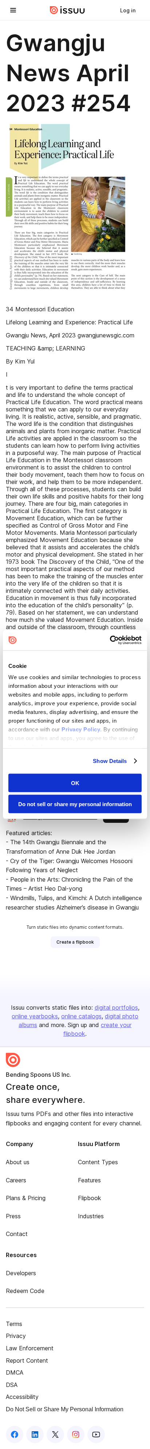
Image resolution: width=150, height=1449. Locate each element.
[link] (127, 10)
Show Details (110, 761)
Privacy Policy (81, 729)
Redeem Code (25, 1290)
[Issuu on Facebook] (14, 1434)
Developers (21, 1273)
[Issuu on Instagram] (75, 1434)
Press (13, 1216)
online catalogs (81, 1016)
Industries (91, 1216)
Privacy (16, 1335)
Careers (16, 1180)
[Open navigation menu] (13, 10)
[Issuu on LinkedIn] (35, 1434)
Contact (17, 1233)
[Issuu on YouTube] (96, 1434)
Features (89, 1180)
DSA (11, 1384)
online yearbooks (35, 1016)
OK (75, 783)
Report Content (27, 1360)
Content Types (98, 1162)
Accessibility (22, 1396)
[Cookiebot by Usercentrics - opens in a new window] (110, 640)
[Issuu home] (67, 10)
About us (17, 1162)
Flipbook (89, 1198)
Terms (14, 1323)
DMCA (14, 1372)
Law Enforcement (30, 1348)
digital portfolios (116, 1007)
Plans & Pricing (26, 1198)
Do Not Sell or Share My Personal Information (64, 1409)
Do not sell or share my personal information (75, 804)
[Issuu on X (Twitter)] (55, 1434)
